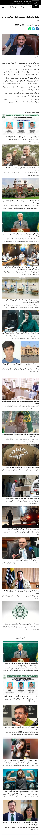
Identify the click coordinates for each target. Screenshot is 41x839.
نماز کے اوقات (17, 1)
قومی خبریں (29, 25)
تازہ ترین (28, 7)
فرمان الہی (26, 1)
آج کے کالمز (13, 7)
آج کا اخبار (21, 7)
